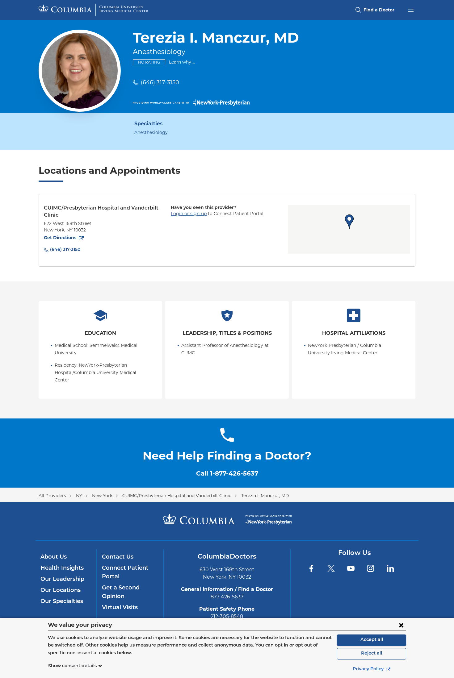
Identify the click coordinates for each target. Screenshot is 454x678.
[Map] (349, 229)
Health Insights (62, 568)
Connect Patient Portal (125, 573)
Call (227, 473)
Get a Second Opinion (121, 592)
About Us (53, 557)
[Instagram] (370, 568)
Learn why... (182, 62)
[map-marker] (349, 221)
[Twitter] (331, 568)
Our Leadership (62, 579)
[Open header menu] (410, 9)
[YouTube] (351, 568)
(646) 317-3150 (160, 82)
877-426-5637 (227, 597)
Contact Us (117, 557)
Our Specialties (61, 602)
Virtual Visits (120, 608)
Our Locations (60, 590)
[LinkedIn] (390, 568)
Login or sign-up (189, 213)
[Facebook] (311, 568)
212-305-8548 (227, 616)
